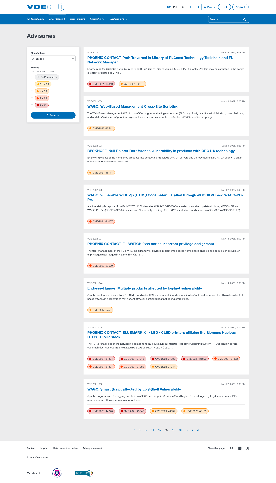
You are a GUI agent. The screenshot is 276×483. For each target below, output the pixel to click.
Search (54, 115)
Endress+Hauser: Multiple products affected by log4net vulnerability (144, 288)
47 (173, 429)
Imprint (44, 448)
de (169, 7)
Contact (31, 448)
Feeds (211, 7)
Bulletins (77, 19)
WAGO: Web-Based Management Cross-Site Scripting (132, 106)
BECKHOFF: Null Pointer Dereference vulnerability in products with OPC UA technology (161, 151)
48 (180, 429)
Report (240, 6)
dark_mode (190, 7)
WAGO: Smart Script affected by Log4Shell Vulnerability (134, 389)
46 (166, 429)
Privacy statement (92, 448)
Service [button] (95, 19)
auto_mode (198, 7)
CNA (224, 6)
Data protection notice (65, 448)
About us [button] (117, 19)
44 (152, 429)
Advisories (57, 19)
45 (159, 429)
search (244, 19)
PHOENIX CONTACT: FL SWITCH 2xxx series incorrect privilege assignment (150, 244)
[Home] (45, 6)
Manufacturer (38, 53)
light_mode (183, 7)
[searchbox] (224, 19)
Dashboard (35, 19)
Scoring (35, 67)
